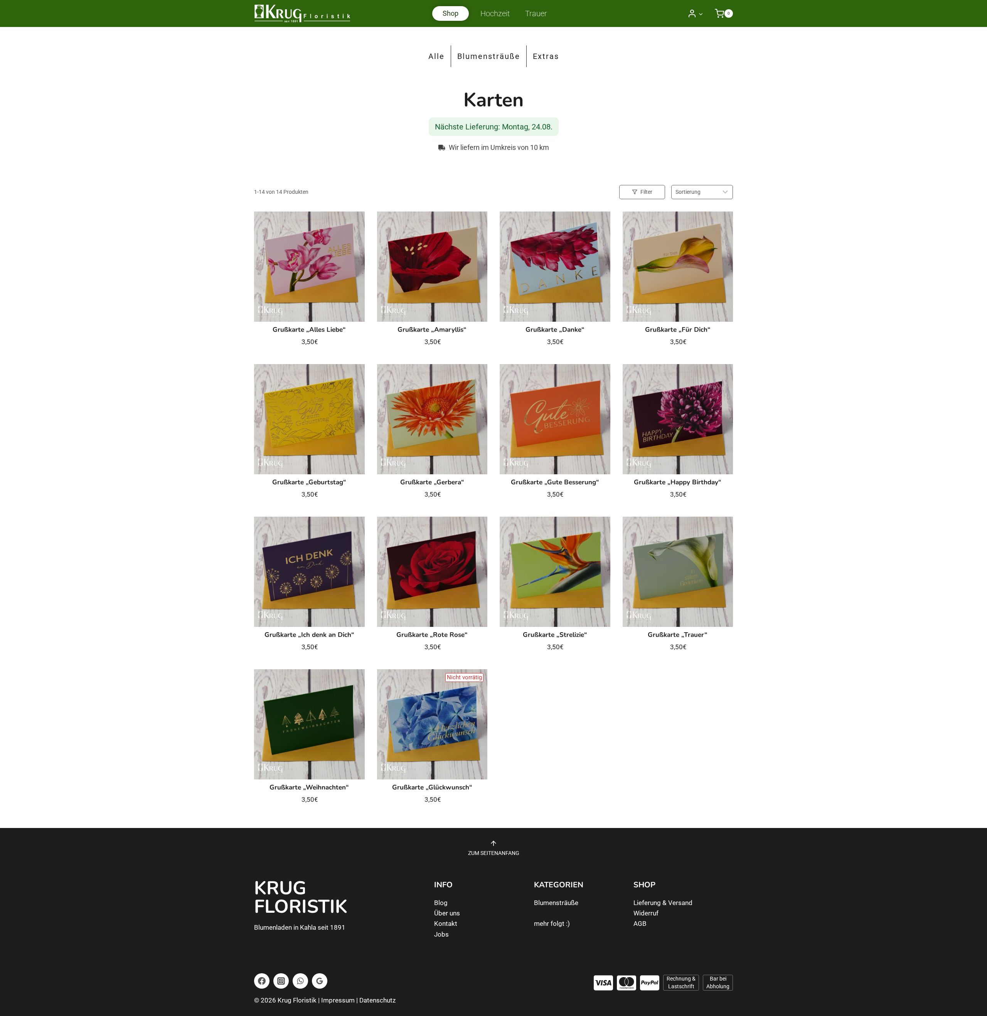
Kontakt (445, 923)
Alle (436, 56)
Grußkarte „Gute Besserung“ (555, 482)
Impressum (338, 1000)
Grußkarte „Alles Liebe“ (309, 329)
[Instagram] (281, 981)
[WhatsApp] (300, 981)
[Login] (695, 13)
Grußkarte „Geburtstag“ (309, 482)
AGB (640, 923)
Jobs (441, 934)
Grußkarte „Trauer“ (677, 634)
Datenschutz (377, 1000)
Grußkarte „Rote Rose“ (432, 634)
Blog (441, 903)
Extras (546, 56)
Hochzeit (495, 13)
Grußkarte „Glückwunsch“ (432, 787)
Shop (450, 13)
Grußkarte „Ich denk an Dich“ (309, 634)
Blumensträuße (488, 56)
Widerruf (646, 913)
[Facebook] (261, 981)
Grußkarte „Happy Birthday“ (677, 482)
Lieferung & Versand (662, 903)
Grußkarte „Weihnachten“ (309, 787)
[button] (700, 13)
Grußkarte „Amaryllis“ (432, 329)
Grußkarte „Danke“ (555, 329)
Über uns (447, 913)
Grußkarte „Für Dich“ (678, 329)
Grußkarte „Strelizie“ (555, 634)
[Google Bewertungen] (319, 981)
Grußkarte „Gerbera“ (432, 482)
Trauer (536, 13)
